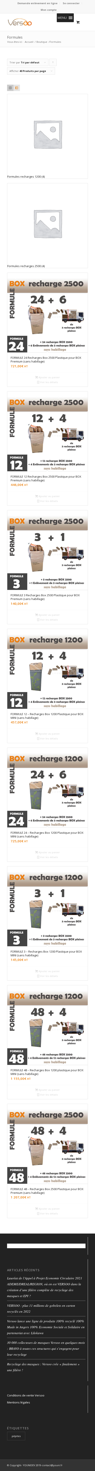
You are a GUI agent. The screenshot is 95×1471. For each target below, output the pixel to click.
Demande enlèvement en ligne (37, 3)
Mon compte (49, 9)
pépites (16, 1436)
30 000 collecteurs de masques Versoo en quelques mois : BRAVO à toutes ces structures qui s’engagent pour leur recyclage (46, 1348)
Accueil (29, 41)
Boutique (41, 41)
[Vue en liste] (16, 88)
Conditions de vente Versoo (25, 1395)
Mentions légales (18, 1402)
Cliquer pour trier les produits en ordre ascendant (53, 63)
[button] (62, 17)
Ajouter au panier (49, 377)
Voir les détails (48, 382)
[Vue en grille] (10, 88)
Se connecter (71, 3)
